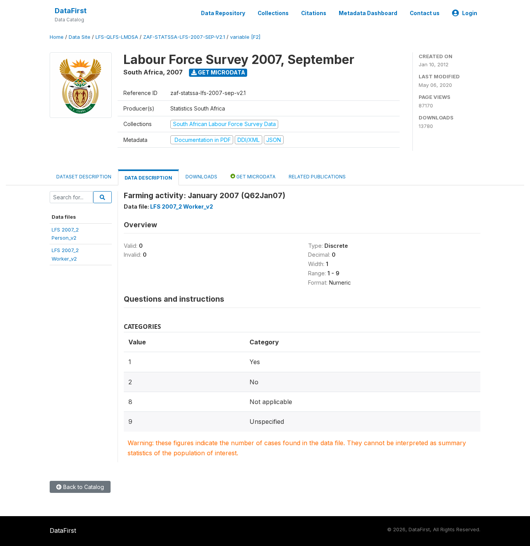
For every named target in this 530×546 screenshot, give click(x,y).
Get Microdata (221, 72)
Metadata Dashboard (368, 13)
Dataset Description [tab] (83, 177)
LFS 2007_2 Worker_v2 (181, 206)
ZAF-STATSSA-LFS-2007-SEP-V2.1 (184, 37)
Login (469, 13)
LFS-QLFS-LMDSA (116, 37)
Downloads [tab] (201, 177)
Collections (273, 13)
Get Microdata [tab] (255, 177)
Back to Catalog (83, 487)
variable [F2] (245, 37)
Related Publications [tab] (317, 177)
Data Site (79, 37)
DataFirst (71, 11)
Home (57, 37)
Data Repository (223, 13)
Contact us (425, 13)
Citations (313, 13)
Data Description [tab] (148, 178)
